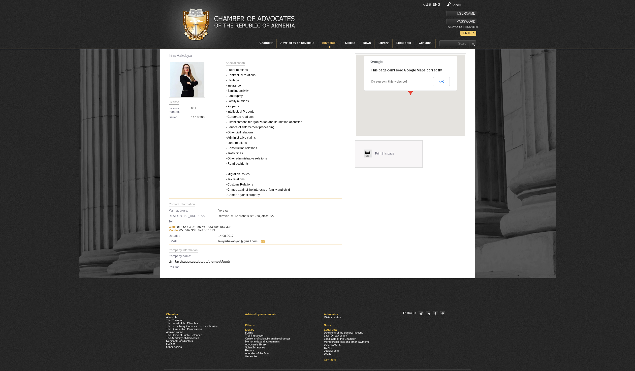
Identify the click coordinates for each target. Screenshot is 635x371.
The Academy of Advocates (182, 338)
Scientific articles (255, 347)
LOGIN (456, 5)
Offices (350, 43)
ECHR (328, 347)
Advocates (329, 43)
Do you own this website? (389, 81)
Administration (174, 332)
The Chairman (174, 320)
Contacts (425, 43)
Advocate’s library (256, 344)
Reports (250, 350)
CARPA (170, 343)
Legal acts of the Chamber (340, 338)
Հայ (427, 4)
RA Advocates (332, 317)
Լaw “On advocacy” (336, 335)
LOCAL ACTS (332, 344)
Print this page (384, 153)
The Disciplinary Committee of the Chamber (192, 326)
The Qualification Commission (184, 329)
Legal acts (403, 43)
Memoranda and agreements (262, 341)
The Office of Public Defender (184, 335)
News (367, 43)
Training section (254, 335)
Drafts (327, 353)
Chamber (266, 43)
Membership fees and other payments (347, 341)
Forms (249, 332)
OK (441, 82)
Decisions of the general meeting (343, 332)
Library (384, 43)
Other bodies (174, 346)
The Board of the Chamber (182, 323)
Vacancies (251, 356)
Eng (436, 4)
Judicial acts (331, 350)
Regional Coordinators (179, 341)
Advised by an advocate (297, 43)
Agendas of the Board (258, 353)
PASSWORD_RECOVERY (461, 26)
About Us (171, 317)
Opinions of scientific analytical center (267, 338)
